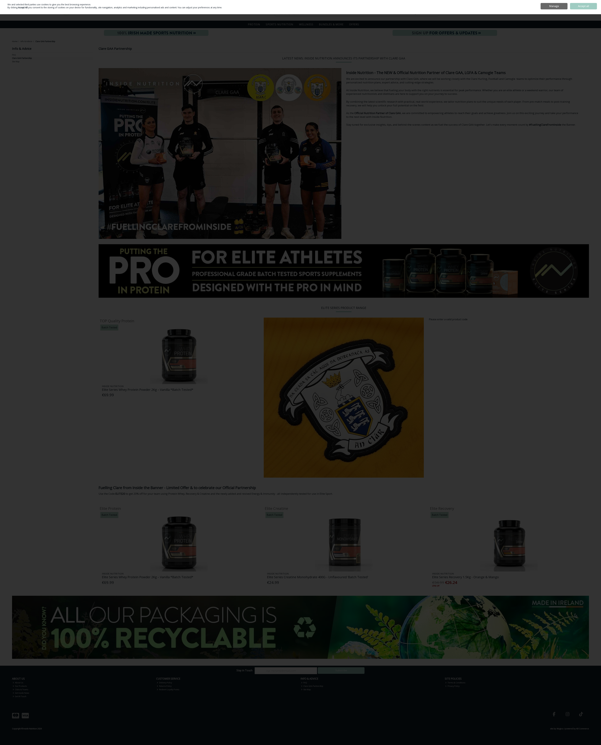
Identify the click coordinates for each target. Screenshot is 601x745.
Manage (554, 6)
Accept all (583, 6)
